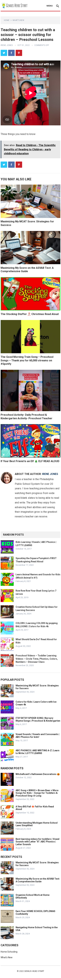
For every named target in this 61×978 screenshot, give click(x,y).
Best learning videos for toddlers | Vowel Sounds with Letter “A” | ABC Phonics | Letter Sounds (37, 842)
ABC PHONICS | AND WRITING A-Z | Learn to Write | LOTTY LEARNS (37, 752)
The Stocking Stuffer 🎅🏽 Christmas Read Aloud (30, 314)
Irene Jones (7, 45)
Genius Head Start (34, 971)
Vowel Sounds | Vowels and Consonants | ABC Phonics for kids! (37, 735)
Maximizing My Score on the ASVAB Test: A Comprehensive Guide (38, 880)
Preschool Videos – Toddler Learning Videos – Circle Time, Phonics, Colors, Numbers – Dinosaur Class (37, 658)
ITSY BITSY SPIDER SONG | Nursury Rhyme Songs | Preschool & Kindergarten (38, 719)
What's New (18, 20)
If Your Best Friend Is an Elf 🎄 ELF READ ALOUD (30, 461)
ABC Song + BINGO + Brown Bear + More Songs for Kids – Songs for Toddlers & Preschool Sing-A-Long (37, 793)
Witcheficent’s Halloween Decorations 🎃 (38, 774)
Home (6, 20)
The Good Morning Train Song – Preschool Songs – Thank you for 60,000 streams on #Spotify (27, 360)
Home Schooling (9, 951)
